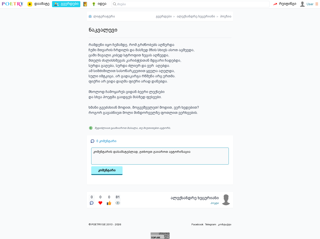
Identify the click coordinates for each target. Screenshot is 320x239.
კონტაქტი (224, 224)
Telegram (210, 224)
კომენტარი (107, 170)
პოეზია (225, 16)
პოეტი (215, 203)
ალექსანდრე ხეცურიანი (196, 16)
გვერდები (164, 16)
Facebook (197, 224)
